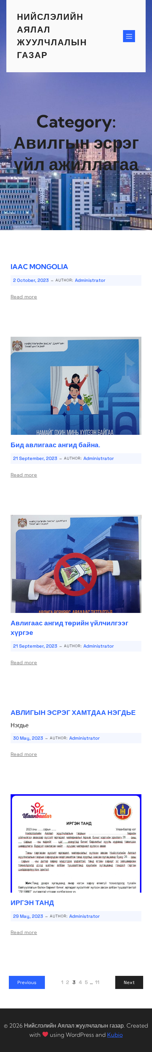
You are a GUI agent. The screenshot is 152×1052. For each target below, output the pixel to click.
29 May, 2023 (28, 916)
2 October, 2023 (31, 280)
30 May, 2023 (28, 738)
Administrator (90, 280)
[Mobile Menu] (129, 36)
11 (97, 982)
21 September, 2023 (35, 458)
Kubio (115, 1034)
